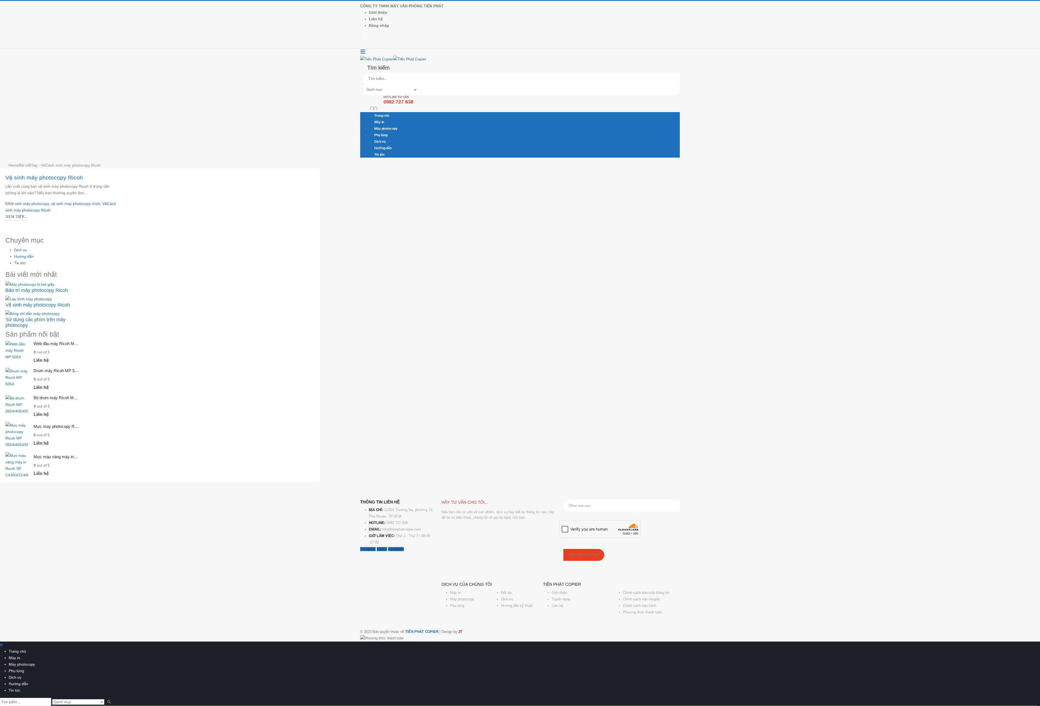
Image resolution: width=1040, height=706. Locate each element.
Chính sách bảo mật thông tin (646, 593)
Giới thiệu (378, 12)
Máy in (379, 122)
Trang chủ (381, 116)
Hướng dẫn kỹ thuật (517, 606)
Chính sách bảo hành (639, 606)
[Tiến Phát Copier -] (393, 59)
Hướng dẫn (383, 148)
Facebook (368, 549)
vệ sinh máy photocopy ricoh (75, 203)
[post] (29, 284)
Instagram (396, 549)
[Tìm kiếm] (423, 89)
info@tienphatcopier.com (401, 529)
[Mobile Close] (1, 645)
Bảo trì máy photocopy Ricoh (36, 290)
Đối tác (506, 593)
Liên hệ (376, 19)
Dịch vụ (380, 142)
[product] (16, 352)
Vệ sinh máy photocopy (29, 203)
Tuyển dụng (561, 599)
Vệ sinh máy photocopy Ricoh (44, 177)
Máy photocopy (385, 129)
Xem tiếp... (17, 217)
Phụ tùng (381, 135)
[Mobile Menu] (362, 52)
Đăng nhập (379, 25)
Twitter (382, 549)
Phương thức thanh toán (642, 612)
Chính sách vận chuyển (641, 599)
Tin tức (379, 155)
